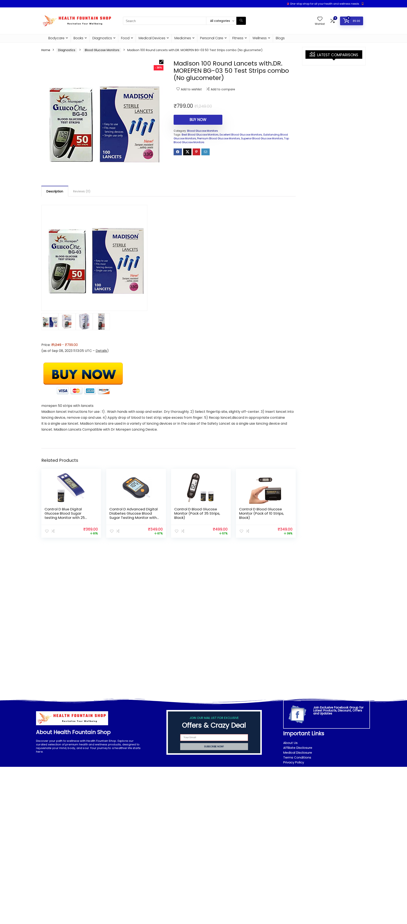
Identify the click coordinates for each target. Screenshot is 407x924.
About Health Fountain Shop (73, 732)
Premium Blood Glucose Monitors (218, 138)
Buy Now (198, 119)
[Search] (241, 21)
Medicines (182, 38)
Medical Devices (152, 38)
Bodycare (56, 38)
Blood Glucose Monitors (102, 50)
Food (125, 38)
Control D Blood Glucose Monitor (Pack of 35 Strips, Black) (197, 513)
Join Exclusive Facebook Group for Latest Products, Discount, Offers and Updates (338, 710)
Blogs (280, 38)
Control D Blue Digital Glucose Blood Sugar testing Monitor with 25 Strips (65, 515)
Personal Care (211, 38)
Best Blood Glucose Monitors (200, 134)
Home (45, 50)
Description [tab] (54, 191)
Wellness (259, 38)
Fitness (237, 38)
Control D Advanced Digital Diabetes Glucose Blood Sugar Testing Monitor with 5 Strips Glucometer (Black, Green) (133, 518)
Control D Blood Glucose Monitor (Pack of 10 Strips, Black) (261, 513)
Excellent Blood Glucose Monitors (241, 134)
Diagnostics (102, 38)
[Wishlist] (319, 19)
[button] (161, 62)
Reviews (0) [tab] (82, 191)
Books (78, 38)
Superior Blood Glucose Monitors (262, 138)
